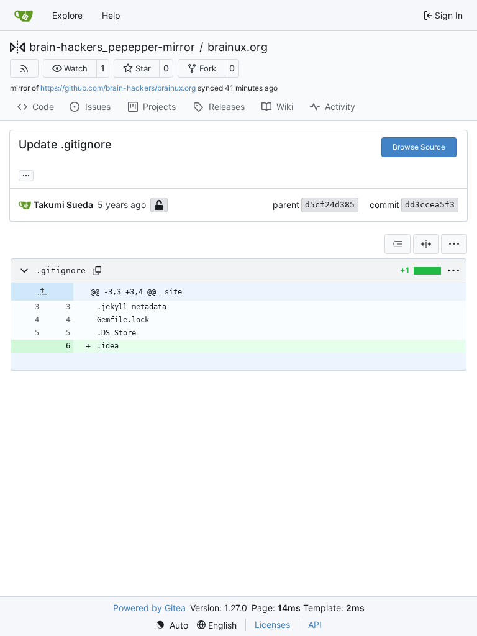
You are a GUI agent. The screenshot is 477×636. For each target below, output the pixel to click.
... (26, 174)
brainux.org (237, 47)
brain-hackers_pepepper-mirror (112, 47)
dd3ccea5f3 (430, 204)
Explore (67, 15)
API (315, 624)
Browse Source (419, 147)
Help (111, 15)
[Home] (23, 15)
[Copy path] (97, 270)
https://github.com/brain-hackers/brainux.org (118, 88)
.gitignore (61, 270)
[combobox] (397, 244)
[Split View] (426, 244)
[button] (70, 68)
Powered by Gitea (149, 607)
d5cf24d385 (330, 204)
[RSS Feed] (24, 68)
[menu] (454, 244)
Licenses (272, 624)
